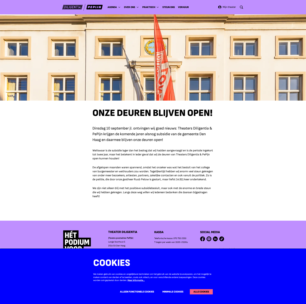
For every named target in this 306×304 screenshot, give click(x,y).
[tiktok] (221, 238)
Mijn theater (229, 7)
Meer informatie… (136, 280)
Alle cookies (201, 291)
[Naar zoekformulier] (241, 7)
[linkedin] (215, 238)
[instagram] (209, 238)
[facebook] (202, 238)
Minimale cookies (172, 291)
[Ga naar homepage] (82, 7)
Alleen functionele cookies (137, 291)
